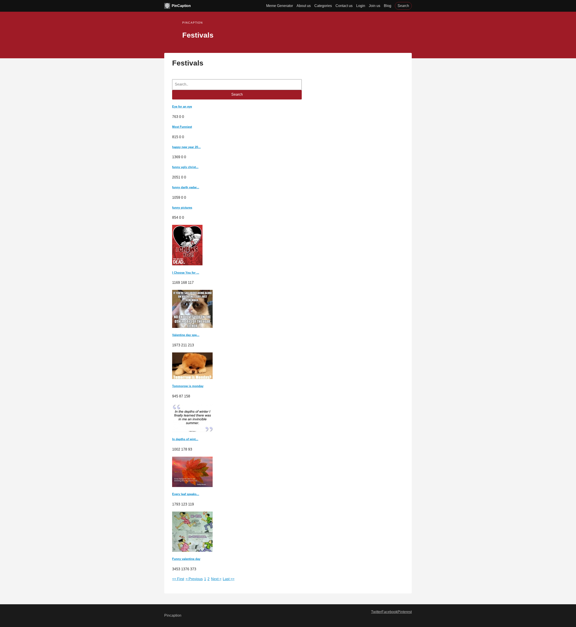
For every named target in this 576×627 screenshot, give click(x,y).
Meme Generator (279, 6)
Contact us (344, 6)
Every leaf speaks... (185, 494)
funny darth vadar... (185, 187)
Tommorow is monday (187, 386)
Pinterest (405, 612)
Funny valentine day (186, 559)
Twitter (376, 612)
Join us (374, 6)
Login (360, 6)
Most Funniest (182, 127)
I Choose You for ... (185, 272)
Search (403, 6)
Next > (216, 579)
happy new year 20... (186, 147)
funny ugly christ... (185, 167)
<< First (178, 579)
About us (304, 6)
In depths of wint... (185, 439)
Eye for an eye (182, 106)
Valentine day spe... (185, 335)
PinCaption (181, 6)
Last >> (228, 579)
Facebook (390, 612)
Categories (323, 6)
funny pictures (182, 207)
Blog (387, 6)
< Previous (194, 579)
